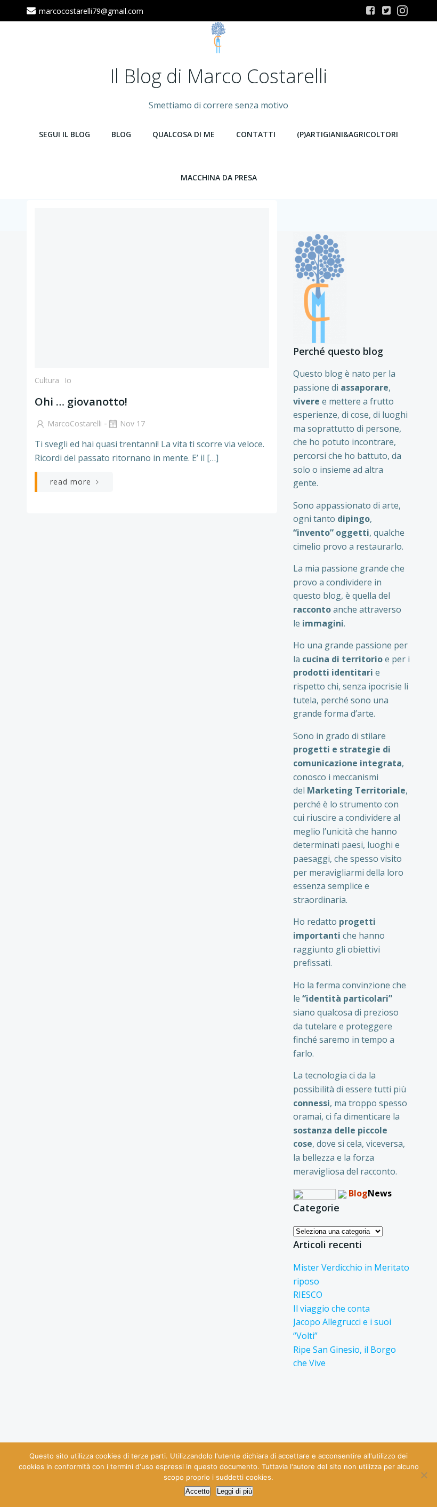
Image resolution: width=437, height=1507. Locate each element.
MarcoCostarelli (74, 423)
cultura (47, 380)
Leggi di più (234, 1491)
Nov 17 (132, 423)
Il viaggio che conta (331, 1308)
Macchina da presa (219, 177)
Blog (121, 134)
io (67, 380)
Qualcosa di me (183, 134)
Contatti (256, 134)
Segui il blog (64, 134)
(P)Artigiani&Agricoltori (347, 134)
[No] (423, 1475)
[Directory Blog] (314, 1193)
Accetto (197, 1491)
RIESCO (307, 1294)
